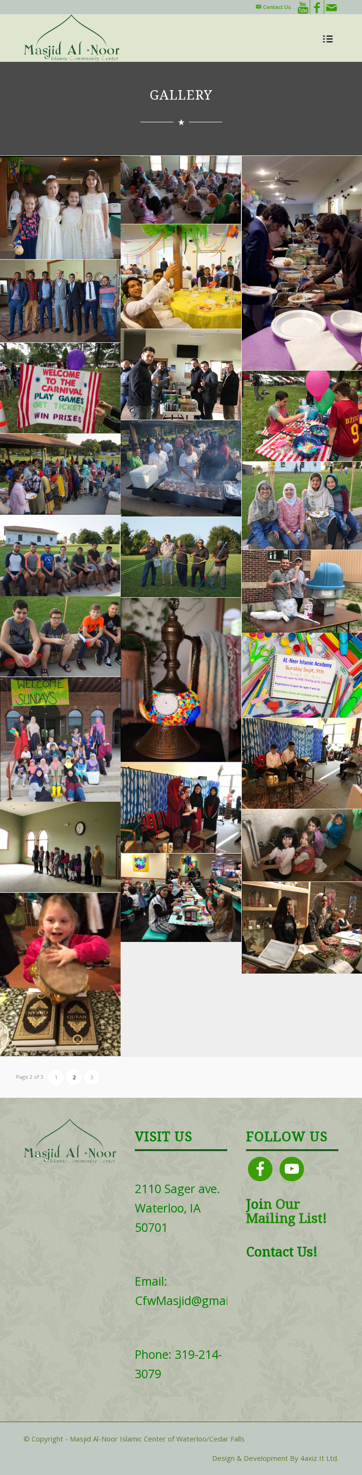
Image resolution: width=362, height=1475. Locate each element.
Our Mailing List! (286, 1211)
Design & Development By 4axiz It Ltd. (275, 1458)
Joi (254, 1204)
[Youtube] (303, 7)
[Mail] (331, 7)
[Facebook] (317, 7)
